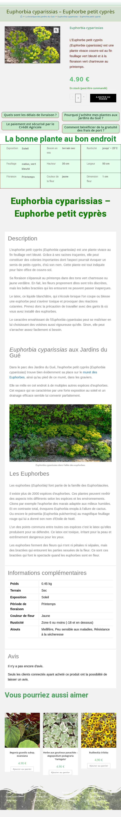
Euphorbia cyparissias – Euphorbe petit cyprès (79, 16)
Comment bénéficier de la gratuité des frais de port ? (90, 128)
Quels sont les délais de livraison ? (30, 115)
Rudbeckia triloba (98, 752)
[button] (56, 30)
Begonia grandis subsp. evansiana (22, 754)
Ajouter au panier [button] (22, 769)
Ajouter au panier (103, 98)
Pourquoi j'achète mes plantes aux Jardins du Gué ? (90, 116)
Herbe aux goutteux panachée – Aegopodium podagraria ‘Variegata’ (60, 756)
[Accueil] (21, 16)
